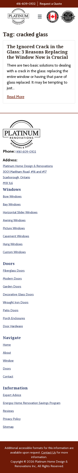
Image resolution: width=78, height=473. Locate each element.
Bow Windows (12, 196)
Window (8, 360)
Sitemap (8, 427)
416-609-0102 (26, 3)
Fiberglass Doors (14, 270)
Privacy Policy (12, 419)
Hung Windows (13, 244)
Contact (8, 376)
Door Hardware (13, 326)
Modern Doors (12, 278)
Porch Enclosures (14, 318)
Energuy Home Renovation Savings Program (31, 403)
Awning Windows (14, 220)
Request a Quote (51, 3)
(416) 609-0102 (26, 151)
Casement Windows (16, 236)
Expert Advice (12, 395)
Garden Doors (12, 286)
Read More (15, 96)
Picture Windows (14, 228)
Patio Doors (10, 310)
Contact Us (48, 452)
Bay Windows (12, 204)
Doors (7, 368)
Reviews (8, 411)
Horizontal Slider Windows (20, 212)
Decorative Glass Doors (18, 294)
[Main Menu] (38, 16)
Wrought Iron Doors (15, 302)
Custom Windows (14, 252)
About (7, 352)
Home (7, 344)
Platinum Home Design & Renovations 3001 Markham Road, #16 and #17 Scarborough (28, 171)
